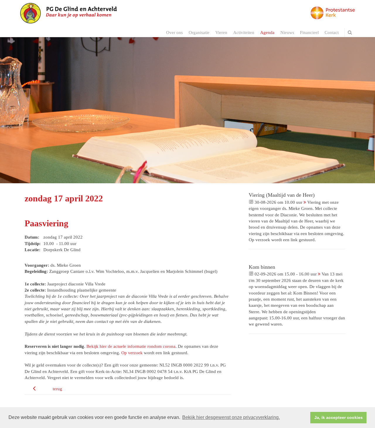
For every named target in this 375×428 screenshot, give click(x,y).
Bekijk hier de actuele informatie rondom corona (130, 346)
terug (57, 388)
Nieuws (287, 32)
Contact (332, 32)
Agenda (267, 32)
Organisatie (199, 32)
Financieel (309, 32)
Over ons (174, 32)
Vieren (221, 32)
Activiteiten (243, 32)
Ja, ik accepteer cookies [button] (338, 417)
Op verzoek (132, 352)
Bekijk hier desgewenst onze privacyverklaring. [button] (231, 417)
